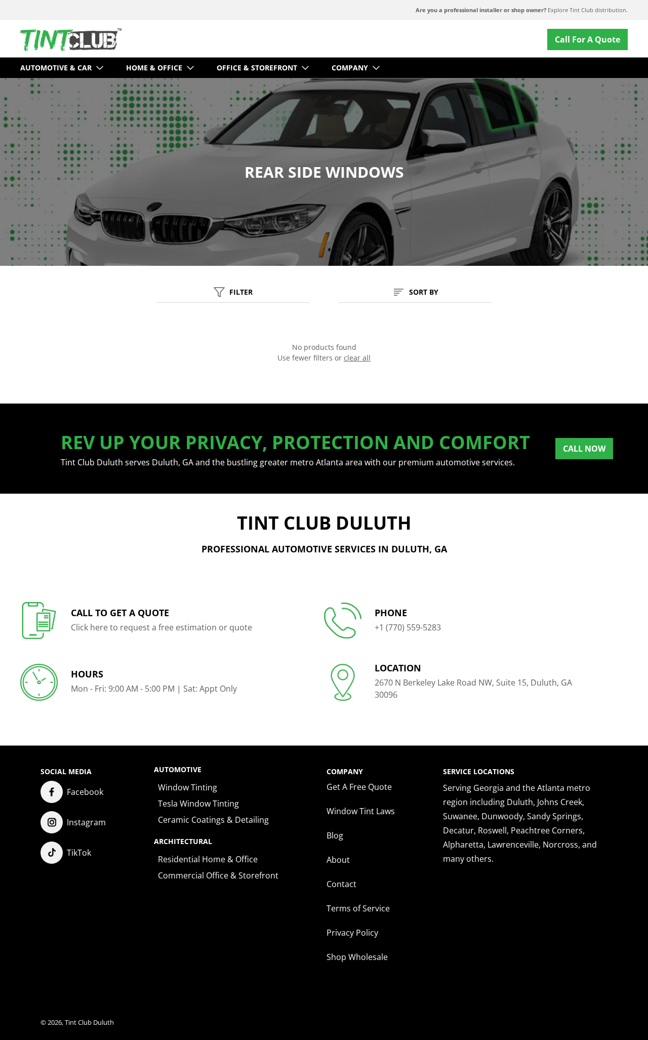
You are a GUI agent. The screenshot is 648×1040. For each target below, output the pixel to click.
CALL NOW (584, 448)
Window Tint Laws (361, 811)
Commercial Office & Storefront (218, 875)
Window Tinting (187, 787)
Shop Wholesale (357, 957)
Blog (335, 835)
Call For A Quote (587, 39)
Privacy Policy (352, 932)
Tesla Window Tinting (198, 803)
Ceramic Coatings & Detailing (213, 819)
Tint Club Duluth (89, 1022)
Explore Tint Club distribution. (522, 10)
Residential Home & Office (208, 859)
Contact (341, 884)
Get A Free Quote (359, 786)
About (338, 859)
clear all (357, 358)
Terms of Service (358, 908)
